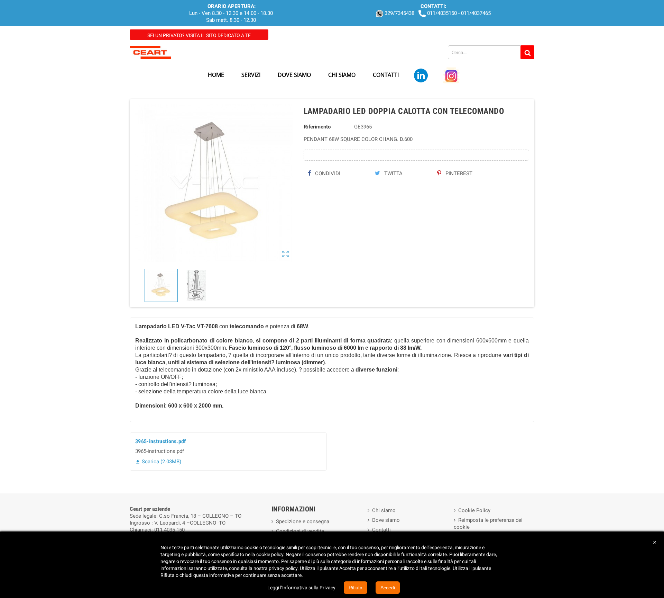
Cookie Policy (474, 510)
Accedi (387, 587)
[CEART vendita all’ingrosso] (150, 52)
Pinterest (458, 173)
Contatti (381, 530)
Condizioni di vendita (300, 531)
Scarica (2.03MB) (158, 461)
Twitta (393, 173)
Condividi (327, 173)
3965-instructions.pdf (160, 441)
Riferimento (317, 127)
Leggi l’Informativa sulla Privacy (301, 587)
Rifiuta (355, 587)
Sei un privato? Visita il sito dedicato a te (199, 35)
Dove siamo (386, 520)
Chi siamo (384, 510)
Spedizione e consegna (302, 521)
